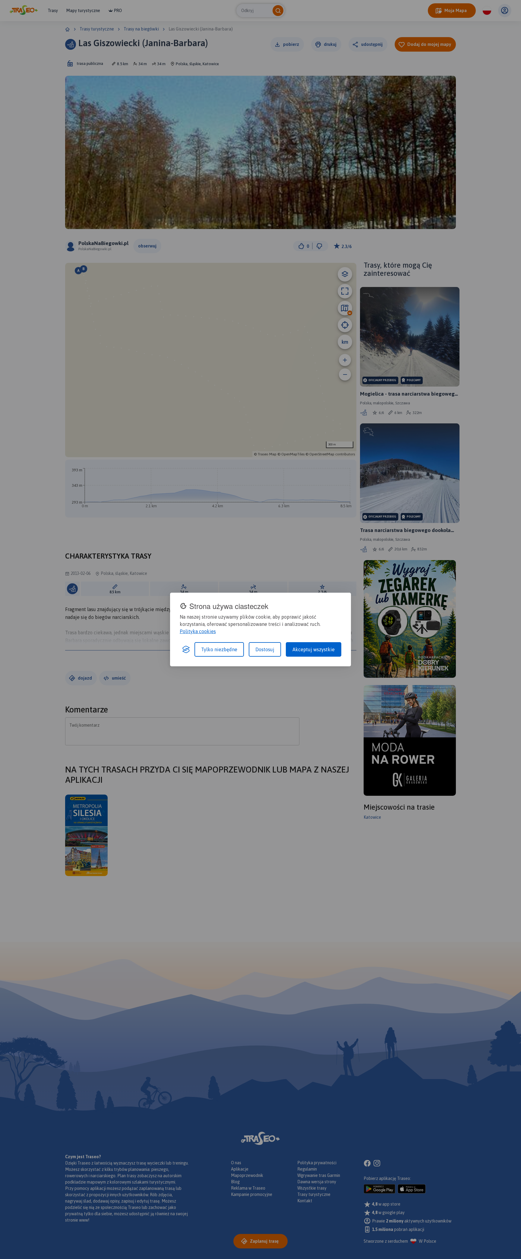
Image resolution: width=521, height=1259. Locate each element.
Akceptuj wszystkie (313, 649)
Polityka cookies (198, 631)
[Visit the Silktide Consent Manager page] (186, 649)
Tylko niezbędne (219, 649)
